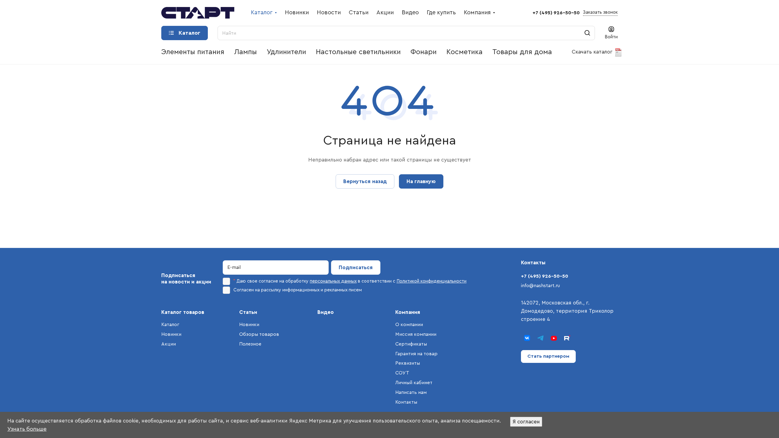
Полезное (250, 344)
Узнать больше (27, 429)
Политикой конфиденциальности (431, 281)
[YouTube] (554, 338)
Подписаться (356, 267)
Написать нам (411, 392)
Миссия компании (415, 334)
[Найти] (587, 33)
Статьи (248, 312)
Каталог (170, 324)
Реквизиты (407, 363)
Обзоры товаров (259, 334)
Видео (325, 312)
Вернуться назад (365, 181)
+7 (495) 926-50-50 (556, 12)
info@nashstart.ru (540, 285)
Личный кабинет (413, 382)
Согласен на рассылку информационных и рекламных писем (297, 290)
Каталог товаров (182, 312)
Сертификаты (411, 344)
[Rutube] (567, 338)
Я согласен (526, 421)
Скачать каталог (593, 51)
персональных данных (333, 281)
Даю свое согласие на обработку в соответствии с (349, 281)
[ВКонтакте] (527, 338)
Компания (407, 312)
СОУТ (402, 372)
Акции (168, 344)
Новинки (171, 334)
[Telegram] (540, 338)
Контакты (406, 402)
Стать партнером (548, 356)
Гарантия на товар (416, 353)
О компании (409, 324)
